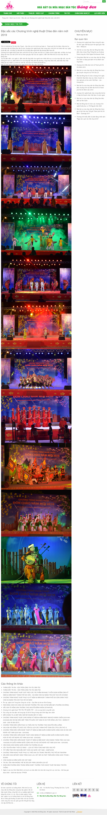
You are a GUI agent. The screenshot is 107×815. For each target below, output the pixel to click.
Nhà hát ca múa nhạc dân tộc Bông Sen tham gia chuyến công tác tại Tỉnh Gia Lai (90, 71)
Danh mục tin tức (15, 18)
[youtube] (81, 790)
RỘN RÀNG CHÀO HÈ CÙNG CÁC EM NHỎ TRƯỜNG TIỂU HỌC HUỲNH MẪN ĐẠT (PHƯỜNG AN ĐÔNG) (36, 705)
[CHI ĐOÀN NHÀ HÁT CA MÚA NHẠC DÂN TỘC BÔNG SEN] (75, 796)
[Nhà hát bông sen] (89, 796)
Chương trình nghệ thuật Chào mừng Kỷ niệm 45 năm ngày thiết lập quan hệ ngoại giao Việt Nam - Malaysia (90, 44)
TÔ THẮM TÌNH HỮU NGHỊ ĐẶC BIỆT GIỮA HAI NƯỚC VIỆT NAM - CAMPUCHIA (28, 750)
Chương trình (53, 13)
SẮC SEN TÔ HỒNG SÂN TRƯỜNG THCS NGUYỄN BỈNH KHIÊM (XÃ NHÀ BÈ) (28, 707)
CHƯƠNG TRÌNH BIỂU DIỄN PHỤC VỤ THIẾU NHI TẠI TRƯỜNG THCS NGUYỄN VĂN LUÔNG (32, 725)
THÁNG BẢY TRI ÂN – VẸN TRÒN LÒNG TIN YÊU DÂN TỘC (22, 690)
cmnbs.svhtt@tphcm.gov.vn (48, 793)
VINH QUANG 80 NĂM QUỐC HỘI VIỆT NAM (17, 760)
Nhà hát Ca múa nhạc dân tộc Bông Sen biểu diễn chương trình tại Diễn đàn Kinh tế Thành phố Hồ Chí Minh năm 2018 (90, 87)
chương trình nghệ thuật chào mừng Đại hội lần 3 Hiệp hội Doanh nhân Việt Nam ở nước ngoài (91, 94)
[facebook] (74, 790)
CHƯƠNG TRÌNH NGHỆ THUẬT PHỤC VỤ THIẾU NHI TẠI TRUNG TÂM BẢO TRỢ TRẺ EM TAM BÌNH (34, 752)
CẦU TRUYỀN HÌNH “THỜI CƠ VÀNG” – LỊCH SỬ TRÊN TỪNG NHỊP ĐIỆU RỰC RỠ (29, 747)
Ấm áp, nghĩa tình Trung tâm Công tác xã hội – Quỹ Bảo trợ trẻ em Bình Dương (27, 702)
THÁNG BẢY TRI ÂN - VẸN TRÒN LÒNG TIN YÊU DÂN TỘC (21, 687)
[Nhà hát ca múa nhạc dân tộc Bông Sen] (20, 5)
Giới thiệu (20, 13)
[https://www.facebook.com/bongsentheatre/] (83, 796)
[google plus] (78, 790)
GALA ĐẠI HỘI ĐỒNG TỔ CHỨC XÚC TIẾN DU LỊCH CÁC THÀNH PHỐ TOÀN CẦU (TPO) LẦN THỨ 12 (35, 727)
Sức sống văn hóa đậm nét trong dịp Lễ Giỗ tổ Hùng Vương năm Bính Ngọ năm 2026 (29, 712)
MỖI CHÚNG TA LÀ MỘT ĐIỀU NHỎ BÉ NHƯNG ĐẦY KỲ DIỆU (22, 715)
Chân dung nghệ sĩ (82, 13)
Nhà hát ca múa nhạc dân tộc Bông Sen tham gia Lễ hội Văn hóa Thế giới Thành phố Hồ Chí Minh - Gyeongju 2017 (91, 111)
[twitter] (85, 790)
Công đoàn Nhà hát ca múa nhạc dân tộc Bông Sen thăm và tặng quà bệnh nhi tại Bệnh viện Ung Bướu (91, 59)
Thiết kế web (62, 812)
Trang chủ (7, 13)
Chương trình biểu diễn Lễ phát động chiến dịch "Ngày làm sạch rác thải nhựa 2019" (91, 118)
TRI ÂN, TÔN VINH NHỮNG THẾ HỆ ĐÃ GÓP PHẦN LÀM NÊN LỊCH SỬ (25, 762)
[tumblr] (93, 790)
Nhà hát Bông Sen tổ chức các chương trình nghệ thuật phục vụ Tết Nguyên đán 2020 (90, 105)
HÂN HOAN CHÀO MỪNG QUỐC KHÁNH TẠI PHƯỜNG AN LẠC (23, 745)
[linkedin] (97, 790)
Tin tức (67, 13)
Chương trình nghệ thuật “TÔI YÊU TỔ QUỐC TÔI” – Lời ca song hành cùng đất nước (29, 710)
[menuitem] (7, 13)
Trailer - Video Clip (36, 13)
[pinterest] (89, 790)
